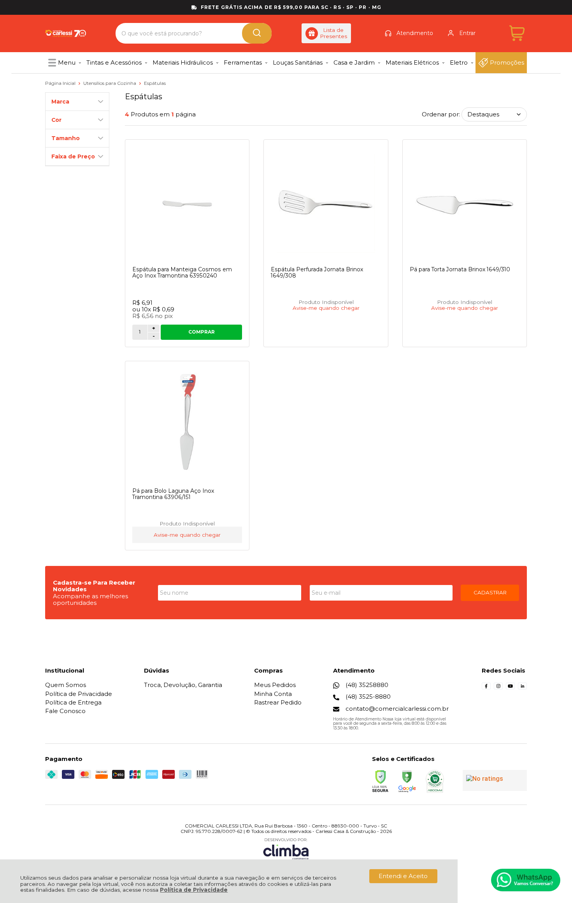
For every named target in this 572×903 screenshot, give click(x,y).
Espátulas (155, 83)
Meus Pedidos (275, 685)
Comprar (201, 332)
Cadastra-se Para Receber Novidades (94, 586)
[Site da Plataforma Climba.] (286, 848)
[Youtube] (510, 688)
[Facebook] (486, 688)
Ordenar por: (441, 114)
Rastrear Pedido (278, 702)
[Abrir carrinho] (517, 33)
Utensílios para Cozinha (110, 83)
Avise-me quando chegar (326, 308)
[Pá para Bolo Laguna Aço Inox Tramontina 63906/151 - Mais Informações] (187, 425)
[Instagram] (498, 688)
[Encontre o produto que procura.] (257, 33)
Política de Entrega (73, 702)
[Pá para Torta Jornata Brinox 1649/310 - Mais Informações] (464, 203)
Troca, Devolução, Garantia (183, 685)
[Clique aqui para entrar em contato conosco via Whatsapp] (525, 880)
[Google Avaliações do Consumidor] (495, 780)
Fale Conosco (65, 711)
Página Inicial (61, 83)
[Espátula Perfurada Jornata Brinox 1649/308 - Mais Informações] (326, 203)
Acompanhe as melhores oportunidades (90, 599)
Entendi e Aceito (403, 876)
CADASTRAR (490, 592)
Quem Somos (65, 685)
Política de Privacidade (194, 890)
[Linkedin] (522, 688)
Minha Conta (273, 693)
